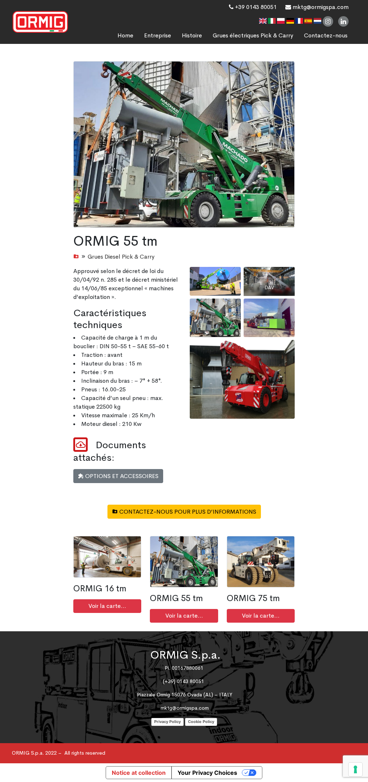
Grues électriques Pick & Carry (253, 35)
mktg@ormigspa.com (320, 7)
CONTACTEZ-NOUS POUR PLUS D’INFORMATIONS (187, 511)
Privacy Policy (167, 721)
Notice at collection (139, 772)
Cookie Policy (201, 721)
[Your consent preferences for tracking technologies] (355, 769)
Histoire (192, 35)
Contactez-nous (326, 35)
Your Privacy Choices (207, 772)
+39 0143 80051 (255, 7)
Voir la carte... (107, 606)
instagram (328, 21)
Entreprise (157, 35)
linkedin (343, 21)
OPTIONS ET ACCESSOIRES (121, 476)
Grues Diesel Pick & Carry (121, 256)
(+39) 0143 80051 (183, 681)
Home (125, 35)
